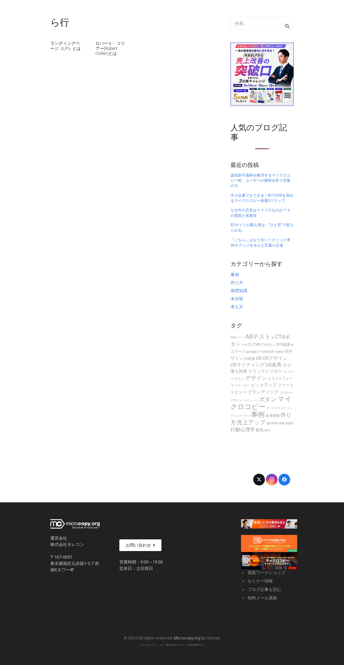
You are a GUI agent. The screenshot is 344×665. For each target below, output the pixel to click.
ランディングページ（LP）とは (65, 46)
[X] (259, 479)
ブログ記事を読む (264, 589)
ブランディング (262, 392)
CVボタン (268, 344)
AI (273, 337)
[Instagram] (272, 479)
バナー (246, 385)
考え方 (237, 306)
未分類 (237, 298)
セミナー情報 (260, 581)
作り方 (237, 282)
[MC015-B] (269, 524)
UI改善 (249, 358)
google (251, 351)
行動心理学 (243, 429)
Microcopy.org (187, 637)
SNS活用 (268, 351)
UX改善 (274, 365)
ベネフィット (250, 400)
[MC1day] (269, 560)
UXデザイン (275, 358)
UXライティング (248, 365)
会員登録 (273, 415)
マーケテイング (276, 408)
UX (259, 358)
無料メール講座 (262, 597)
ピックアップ (264, 385)
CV (250, 344)
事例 (235, 274)
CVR (256, 344)
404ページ (238, 337)
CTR (244, 344)
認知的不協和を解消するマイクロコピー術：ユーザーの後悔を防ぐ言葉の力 (260, 180)
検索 (281, 423)
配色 (259, 430)
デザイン (256, 378)
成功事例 (272, 423)
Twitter (279, 351)
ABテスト (258, 336)
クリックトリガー (265, 371)
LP (259, 351)
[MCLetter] (269, 543)
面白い (268, 430)
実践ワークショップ (266, 572)
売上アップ (251, 422)
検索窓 (289, 423)
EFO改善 (283, 344)
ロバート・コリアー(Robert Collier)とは (110, 48)
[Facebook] (284, 479)
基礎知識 (239, 290)
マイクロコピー (261, 403)
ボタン (268, 399)
